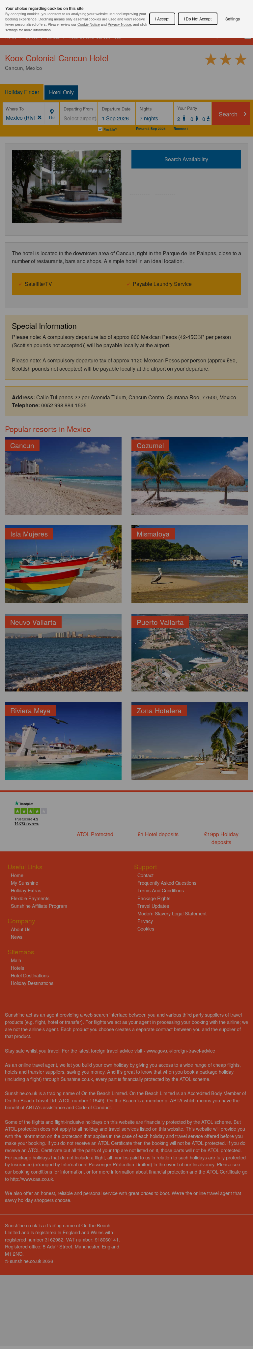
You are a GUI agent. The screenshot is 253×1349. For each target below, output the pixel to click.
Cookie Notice (88, 24)
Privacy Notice (119, 24)
